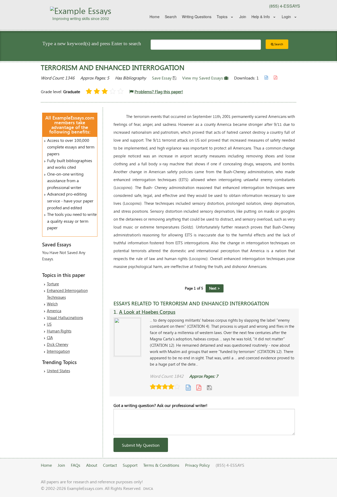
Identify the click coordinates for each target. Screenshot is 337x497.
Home (155, 16)
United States (58, 370)
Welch (52, 303)
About (91, 465)
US (49, 324)
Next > (214, 288)
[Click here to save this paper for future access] (209, 387)
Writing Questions (196, 16)
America (54, 310)
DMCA (148, 488)
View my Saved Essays (203, 78)
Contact (110, 465)
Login (286, 16)
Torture (53, 283)
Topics (222, 16)
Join (242, 16)
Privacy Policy (197, 465)
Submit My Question (141, 445)
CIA (50, 337)
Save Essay (162, 78)
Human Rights (59, 331)
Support (130, 465)
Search (171, 16)
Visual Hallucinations (65, 317)
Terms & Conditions (161, 465)
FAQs (75, 465)
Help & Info (260, 16)
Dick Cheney (57, 344)
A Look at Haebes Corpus (147, 312)
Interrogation (58, 351)
